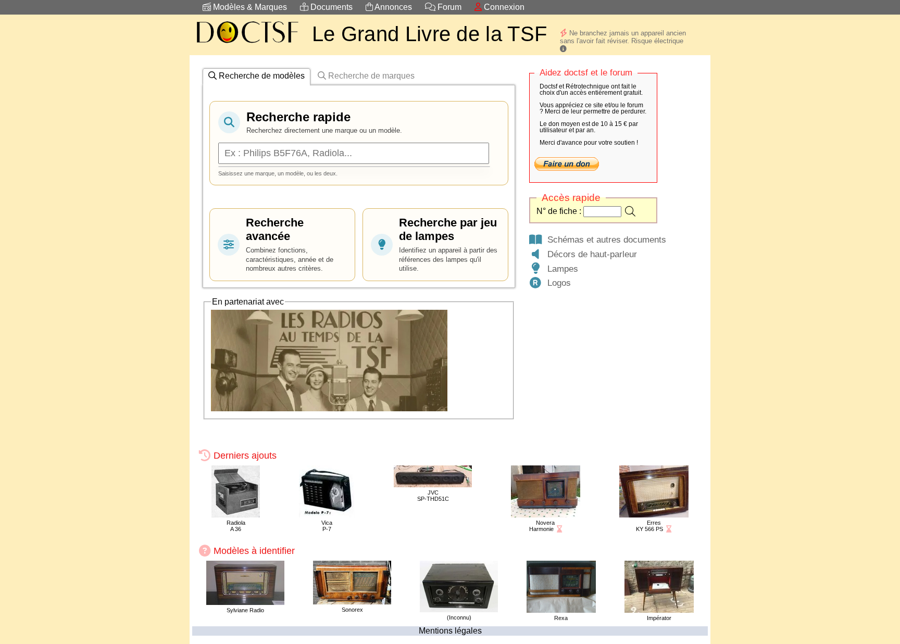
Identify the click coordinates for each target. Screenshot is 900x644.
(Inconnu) (459, 617)
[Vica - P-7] (327, 514)
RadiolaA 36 (236, 526)
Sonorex (352, 610)
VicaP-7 (326, 526)
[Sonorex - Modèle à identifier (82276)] (352, 601)
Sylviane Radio (245, 610)
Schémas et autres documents (604, 239)
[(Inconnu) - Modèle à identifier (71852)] (459, 609)
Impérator (659, 618)
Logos (556, 282)
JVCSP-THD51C (433, 495)
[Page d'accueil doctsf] (247, 44)
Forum (448, 7)
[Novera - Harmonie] (545, 514)
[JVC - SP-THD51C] (433, 484)
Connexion (503, 7)
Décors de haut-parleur (589, 254)
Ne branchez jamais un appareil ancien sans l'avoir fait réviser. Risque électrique (623, 37)
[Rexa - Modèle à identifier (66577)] (561, 609)
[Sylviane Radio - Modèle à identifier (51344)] (245, 602)
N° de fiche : (559, 211)
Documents (330, 7)
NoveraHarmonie (542, 526)
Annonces (392, 7)
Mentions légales (450, 630)
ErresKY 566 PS (649, 526)
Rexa (561, 618)
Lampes (560, 268)
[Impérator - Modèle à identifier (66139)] (659, 609)
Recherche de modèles (261, 75)
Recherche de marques (370, 75)
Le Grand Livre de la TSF (429, 33)
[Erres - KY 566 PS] (654, 514)
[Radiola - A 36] (235, 514)
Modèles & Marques (249, 7)
